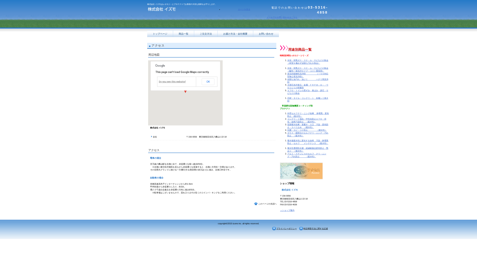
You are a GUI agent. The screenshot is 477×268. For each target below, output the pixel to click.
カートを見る (244, 9)
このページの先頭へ (267, 204)
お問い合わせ (266, 33)
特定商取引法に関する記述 (315, 228)
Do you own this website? (172, 81)
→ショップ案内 (287, 210)
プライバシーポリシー (286, 228)
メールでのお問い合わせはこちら (282, 17)
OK (208, 81)
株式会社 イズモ (184, 10)
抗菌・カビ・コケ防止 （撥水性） (307, 130)
